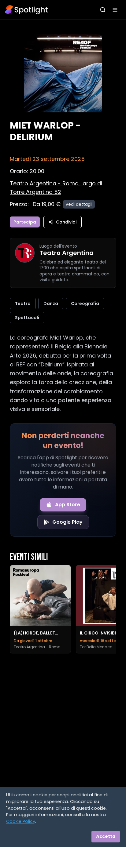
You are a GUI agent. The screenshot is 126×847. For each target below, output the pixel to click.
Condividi (66, 222)
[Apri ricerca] (103, 10)
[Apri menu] (115, 10)
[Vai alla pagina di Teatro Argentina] (25, 253)
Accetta (105, 836)
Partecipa (24, 222)
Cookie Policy (20, 821)
